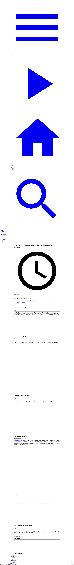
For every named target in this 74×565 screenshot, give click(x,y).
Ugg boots (22, 400)
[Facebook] (3, 239)
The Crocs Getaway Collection (18, 443)
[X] (12, 556)
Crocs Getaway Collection (17, 441)
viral (24, 302)
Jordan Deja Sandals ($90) (25, 503)
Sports (12, 169)
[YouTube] (3, 241)
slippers (26, 400)
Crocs (18, 302)
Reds (13, 170)
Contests (12, 168)
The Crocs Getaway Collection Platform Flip (20, 440)
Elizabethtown (13, 167)
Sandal (24, 298)
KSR (12, 165)
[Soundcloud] (4, 240)
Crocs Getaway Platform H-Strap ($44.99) (31, 445)
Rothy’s (23, 302)
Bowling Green (13, 166)
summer (24, 299)
